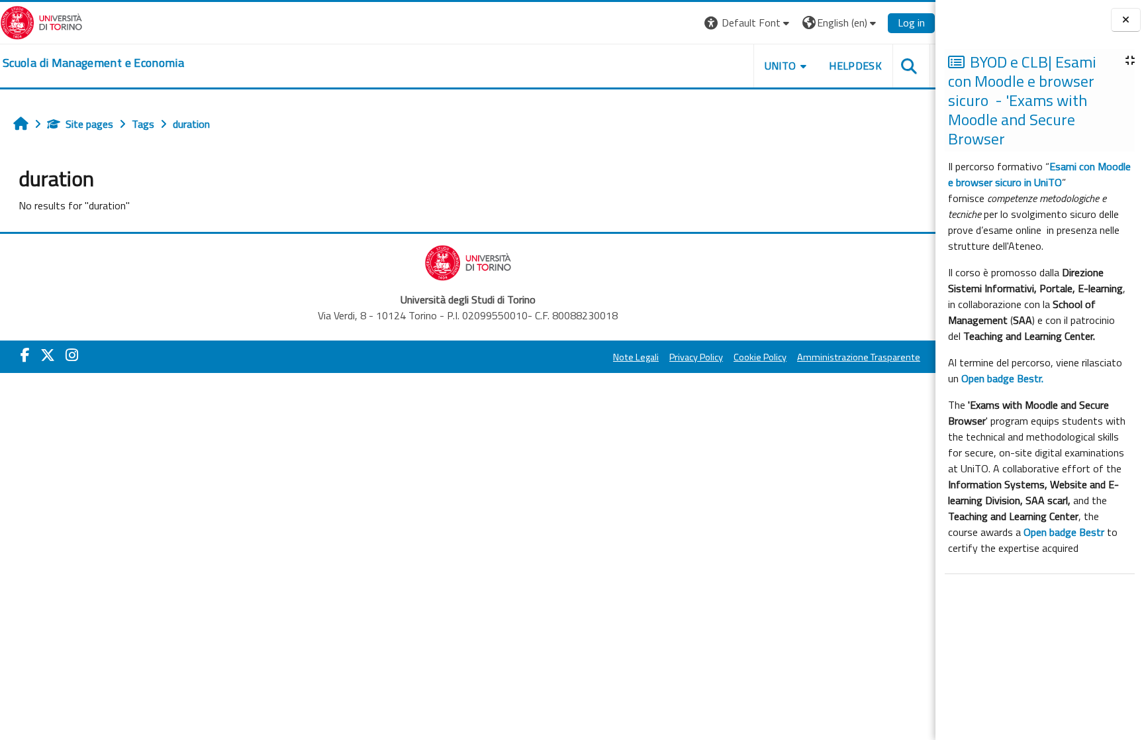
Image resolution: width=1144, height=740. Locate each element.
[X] (47, 355)
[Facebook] (25, 355)
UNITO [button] (780, 66)
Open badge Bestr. (1002, 378)
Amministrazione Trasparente (858, 357)
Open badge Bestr (1064, 532)
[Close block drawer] (1126, 20)
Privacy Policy (696, 357)
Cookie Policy (760, 357)
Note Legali (636, 357)
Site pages (89, 124)
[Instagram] (71, 355)
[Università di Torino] (41, 21)
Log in (911, 22)
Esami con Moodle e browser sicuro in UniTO (1039, 174)
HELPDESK (855, 66)
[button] (748, 23)
